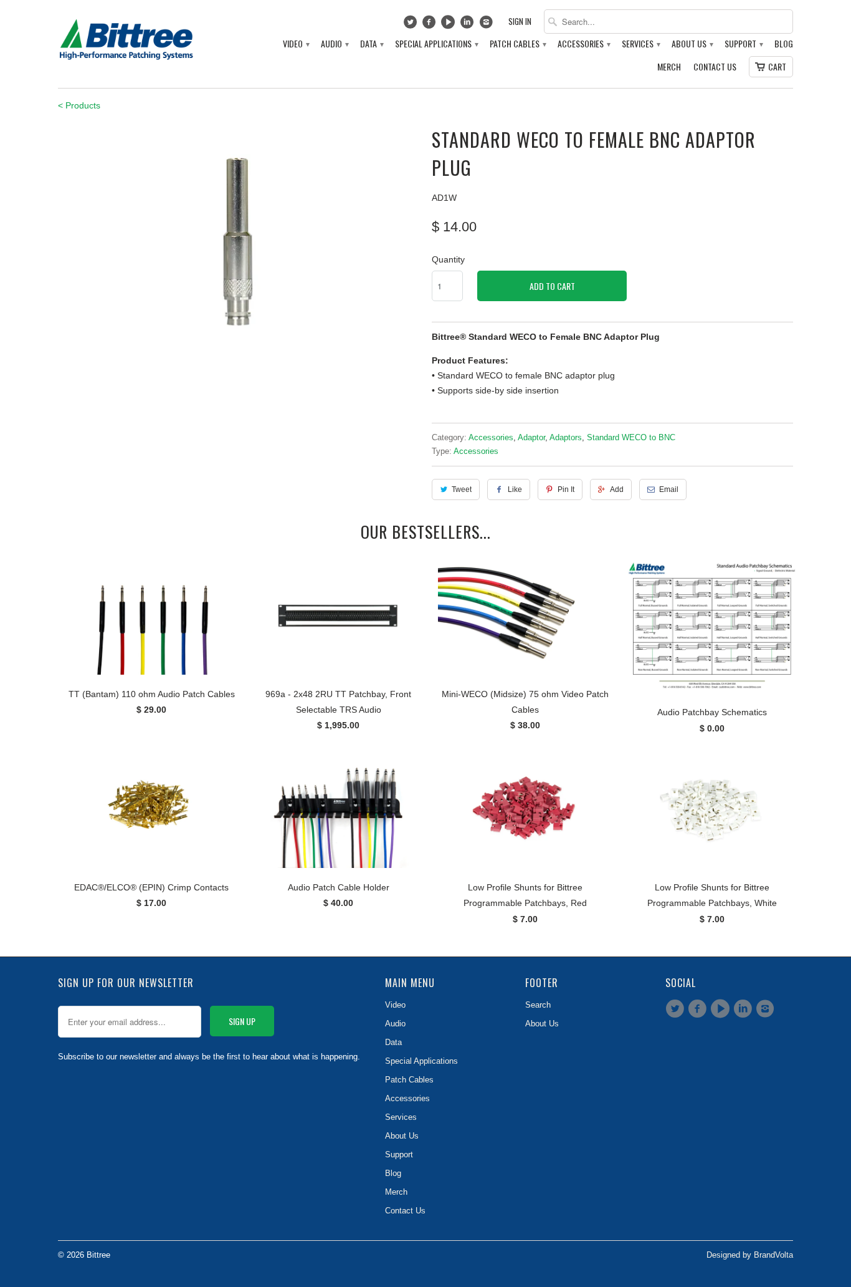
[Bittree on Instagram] (487, 25)
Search (538, 1005)
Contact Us (714, 67)
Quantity (448, 259)
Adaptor (531, 437)
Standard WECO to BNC (631, 437)
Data (371, 44)
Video (295, 44)
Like (515, 489)
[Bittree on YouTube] (449, 25)
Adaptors (565, 437)
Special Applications (436, 44)
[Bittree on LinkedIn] (468, 25)
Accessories (583, 44)
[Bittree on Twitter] (411, 25)
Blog (783, 44)
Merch (669, 67)
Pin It (566, 489)
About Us (692, 44)
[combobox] (668, 21)
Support (743, 44)
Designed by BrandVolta (749, 1255)
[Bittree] (126, 36)
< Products (79, 105)
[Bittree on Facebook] (430, 25)
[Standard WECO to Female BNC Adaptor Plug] (238, 246)
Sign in (519, 21)
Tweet (462, 489)
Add (617, 489)
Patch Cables (517, 44)
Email (668, 489)
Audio (334, 44)
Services (640, 44)
